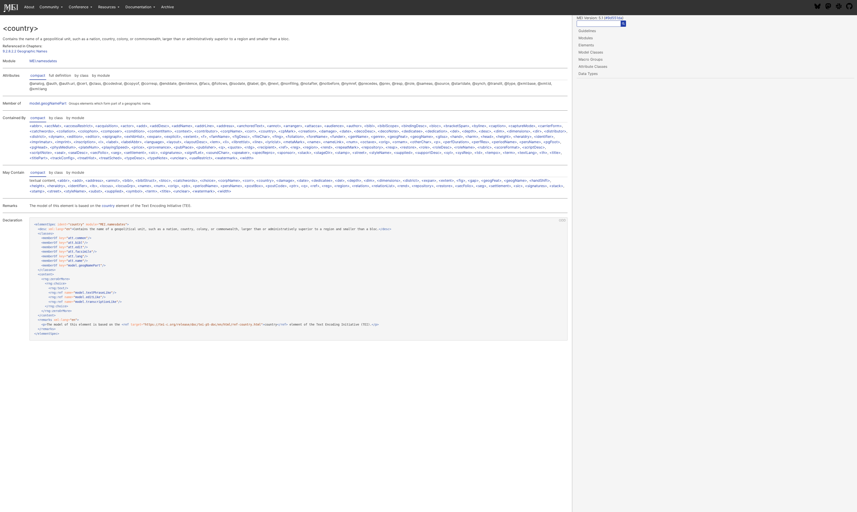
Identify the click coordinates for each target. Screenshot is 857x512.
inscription (85, 142)
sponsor (286, 152)
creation (307, 131)
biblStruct (146, 180)
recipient (266, 147)
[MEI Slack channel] (841, 7)
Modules (585, 38)
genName (358, 136)
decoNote (388, 131)
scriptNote (41, 152)
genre (378, 136)
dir (537, 131)
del (454, 131)
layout (174, 142)
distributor (555, 131)
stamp (342, 152)
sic (153, 152)
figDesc (241, 136)
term (509, 152)
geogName (421, 136)
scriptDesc (533, 147)
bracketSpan (456, 126)
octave (368, 142)
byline (479, 126)
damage (328, 131)
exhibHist (134, 136)
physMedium (63, 147)
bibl (369, 126)
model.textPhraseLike (93, 292)
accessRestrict (78, 126)
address (225, 126)
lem (215, 142)
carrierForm (550, 126)
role (424, 147)
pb (186, 186)
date (345, 131)
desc (485, 131)
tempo (492, 152)
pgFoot (552, 142)
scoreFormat (507, 147)
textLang (527, 152)
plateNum (89, 147)
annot (274, 126)
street (359, 152)
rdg (249, 147)
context (183, 131)
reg (295, 147)
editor (92, 136)
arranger (293, 126)
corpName (231, 131)
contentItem (160, 131)
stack (304, 152)
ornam (400, 142)
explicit (172, 136)
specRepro (263, 152)
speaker (241, 152)
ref (283, 147)
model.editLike (87, 297)
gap (473, 180)
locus (106, 186)
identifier (543, 136)
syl (448, 152)
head (487, 136)
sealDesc (77, 152)
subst (95, 191)
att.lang (75, 256)
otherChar (420, 142)
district (38, 136)
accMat (53, 126)
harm (472, 136)
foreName (317, 136)
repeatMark (347, 147)
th (543, 152)
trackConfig (62, 158)
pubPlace (183, 147)
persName (530, 142)
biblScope (388, 126)
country (267, 131)
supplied (403, 152)
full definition (60, 75)
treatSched (110, 158)
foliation (295, 136)
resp (391, 147)
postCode (276, 186)
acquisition (107, 126)
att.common (77, 238)
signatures (171, 152)
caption (497, 126)
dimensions (518, 131)
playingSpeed (115, 147)
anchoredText (250, 126)
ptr (293, 186)
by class (81, 75)
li (226, 142)
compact (37, 75)
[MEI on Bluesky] (819, 7)
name (313, 142)
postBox (254, 186)
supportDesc (428, 152)
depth (469, 131)
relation (360, 186)
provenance (159, 147)
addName (182, 126)
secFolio (99, 152)
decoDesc (364, 131)
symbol (134, 191)
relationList (383, 186)
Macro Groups (590, 59)
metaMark (293, 142)
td (478, 152)
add (142, 126)
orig (384, 142)
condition (135, 131)
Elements (586, 45)
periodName (504, 142)
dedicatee (412, 131)
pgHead (38, 147)
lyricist (273, 142)
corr (250, 131)
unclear (178, 158)
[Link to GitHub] (851, 7)
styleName (380, 152)
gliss (441, 136)
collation (66, 131)
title (555, 152)
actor (127, 126)
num (352, 142)
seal (60, 152)
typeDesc (135, 158)
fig (461, 180)
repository (372, 147)
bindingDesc (414, 126)
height (503, 136)
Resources (107, 7)
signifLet (194, 152)
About (29, 7)
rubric (484, 147)
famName (219, 136)
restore (408, 147)
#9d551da (613, 18)
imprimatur (41, 142)
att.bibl (75, 242)
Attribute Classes (592, 66)
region (310, 147)
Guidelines (587, 31)
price (138, 147)
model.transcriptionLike (95, 301)
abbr (36, 126)
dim (499, 131)
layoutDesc (195, 142)
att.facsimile (79, 251)
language (154, 142)
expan (154, 136)
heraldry (522, 136)
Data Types (588, 73)
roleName (464, 147)
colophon (88, 131)
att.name (75, 260)
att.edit (75, 247)
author (354, 126)
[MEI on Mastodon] (830, 7)
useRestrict (200, 158)
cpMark (287, 131)
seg (116, 152)
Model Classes (590, 52)
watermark (226, 158)
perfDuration (456, 142)
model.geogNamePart (48, 103)
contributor (206, 131)
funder (337, 136)
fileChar (261, 136)
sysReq (464, 152)
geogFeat (398, 136)
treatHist (86, 158)
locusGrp (125, 186)
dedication (436, 131)
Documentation (138, 7)
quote (235, 147)
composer (111, 131)
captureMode (522, 126)
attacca (313, 126)
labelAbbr (131, 142)
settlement (135, 152)
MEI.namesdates (43, 61)
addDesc (159, 126)
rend (326, 147)
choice (207, 180)
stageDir (323, 152)
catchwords (42, 131)
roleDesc (442, 147)
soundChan (217, 152)
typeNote (157, 158)
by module (101, 75)
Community (50, 7)
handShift (540, 180)
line (257, 142)
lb (93, 186)
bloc (435, 126)
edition (75, 136)
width (247, 158)
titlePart (39, 158)
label (112, 142)
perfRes (480, 142)
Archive (167, 7)
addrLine (204, 126)
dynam (56, 136)
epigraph (111, 136)
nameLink (333, 142)
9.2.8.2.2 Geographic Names (25, 51)
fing (278, 136)
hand (456, 136)
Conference (79, 7)
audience (334, 126)
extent (190, 136)
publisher (206, 147)
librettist (241, 142)
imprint (63, 142)
